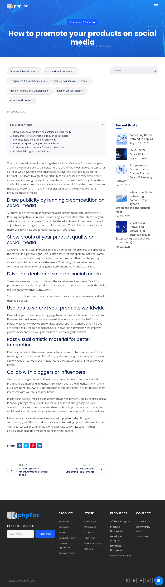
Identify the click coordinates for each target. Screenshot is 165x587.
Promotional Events (20, 100)
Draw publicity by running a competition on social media (42, 132)
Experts (88, 532)
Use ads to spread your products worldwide (36, 143)
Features (64, 521)
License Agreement (66, 545)
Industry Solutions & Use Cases (70, 80)
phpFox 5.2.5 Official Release (139, 152)
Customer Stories (120, 555)
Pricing (62, 532)
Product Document (116, 529)
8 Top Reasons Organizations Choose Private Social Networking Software (134, 173)
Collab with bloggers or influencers (31, 151)
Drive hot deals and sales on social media (35, 139)
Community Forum (143, 529)
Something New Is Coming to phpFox (141, 137)
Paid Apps (90, 527)
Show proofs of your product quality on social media (40, 136)
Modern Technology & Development (29, 90)
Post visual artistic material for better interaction (38, 147)
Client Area (142, 536)
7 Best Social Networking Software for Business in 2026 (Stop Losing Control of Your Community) (133, 232)
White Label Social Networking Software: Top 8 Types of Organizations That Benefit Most (134, 202)
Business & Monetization (23, 71)
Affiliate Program (120, 521)
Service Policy (67, 553)
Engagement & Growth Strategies (27, 80)
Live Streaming (93, 543)
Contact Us (143, 521)
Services (64, 527)
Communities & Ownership (82, 22)
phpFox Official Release (69, 90)
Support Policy (67, 538)
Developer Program (116, 538)
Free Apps (90, 521)
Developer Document (116, 548)
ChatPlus (89, 538)
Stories (88, 549)
